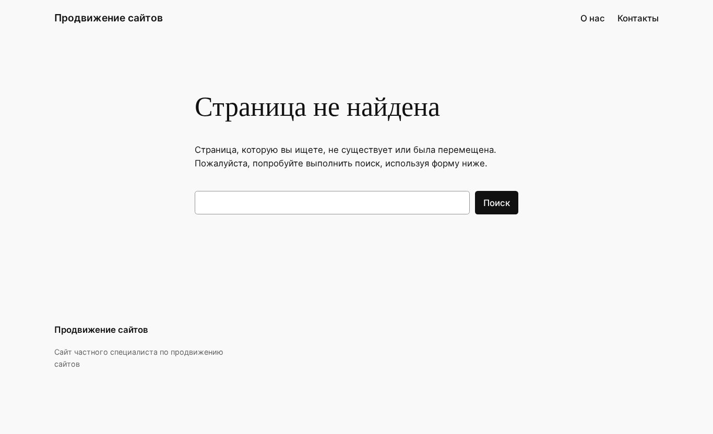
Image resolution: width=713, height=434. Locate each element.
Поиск (496, 203)
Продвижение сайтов (108, 17)
